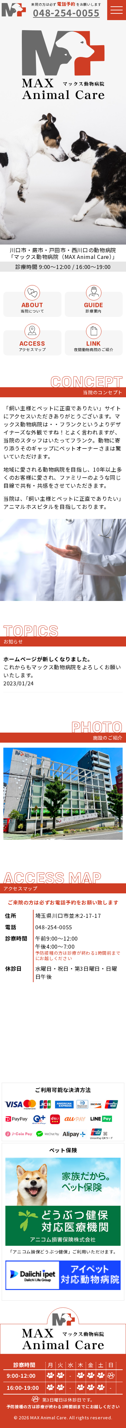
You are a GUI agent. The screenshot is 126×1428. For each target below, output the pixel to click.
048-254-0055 (66, 12)
